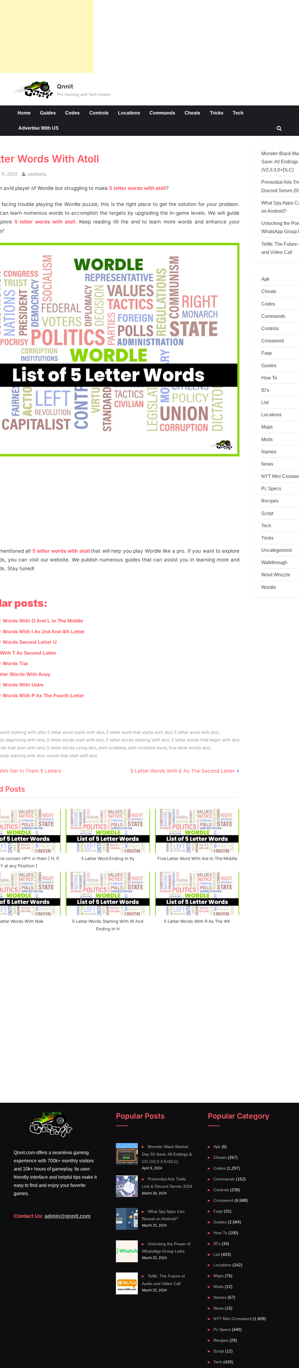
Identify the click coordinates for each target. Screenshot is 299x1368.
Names (268, 451)
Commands (162, 112)
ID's (265, 390)
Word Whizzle (275, 574)
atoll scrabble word (147, 747)
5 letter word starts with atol (75, 732)
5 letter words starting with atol (137, 739)
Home (24, 112)
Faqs (266, 353)
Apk (265, 279)
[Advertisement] (46, 36)
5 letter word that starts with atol (139, 732)
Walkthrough (274, 562)
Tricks (216, 112)
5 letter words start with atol (75, 739)
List (265, 402)
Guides (48, 112)
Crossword (272, 340)
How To (269, 377)
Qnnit (65, 86)
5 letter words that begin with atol (205, 739)
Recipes (270, 500)
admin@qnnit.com (68, 1216)
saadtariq (36, 173)
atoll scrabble (112, 747)
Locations (129, 112)
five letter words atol (189, 747)
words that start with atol (72, 755)
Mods (267, 439)
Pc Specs (271, 488)
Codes (72, 112)
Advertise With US (38, 128)
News (267, 464)
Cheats (192, 112)
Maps (267, 426)
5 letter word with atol (196, 732)
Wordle (268, 587)
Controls (99, 112)
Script (267, 513)
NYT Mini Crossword (232, 1318)
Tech (238, 112)
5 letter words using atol (71, 747)
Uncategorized (276, 550)
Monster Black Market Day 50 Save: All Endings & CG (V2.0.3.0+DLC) (167, 1154)
